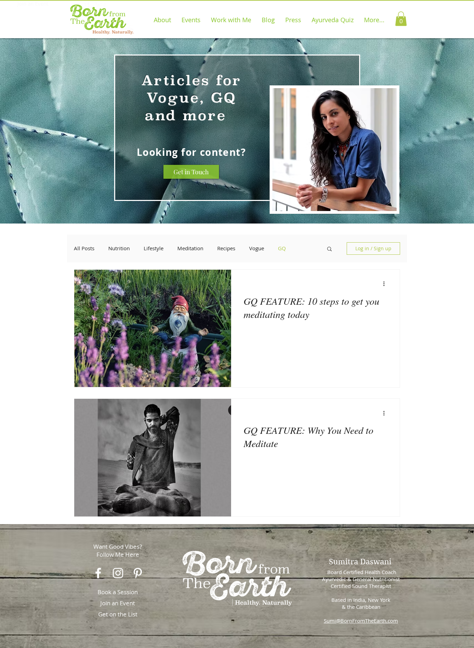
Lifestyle (153, 248)
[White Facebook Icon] (98, 573)
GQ (282, 248)
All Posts (84, 248)
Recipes (226, 248)
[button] (401, 18)
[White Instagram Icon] (118, 573)
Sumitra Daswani (360, 561)
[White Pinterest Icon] (138, 573)
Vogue (256, 248)
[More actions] (386, 284)
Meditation (190, 248)
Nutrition (119, 248)
